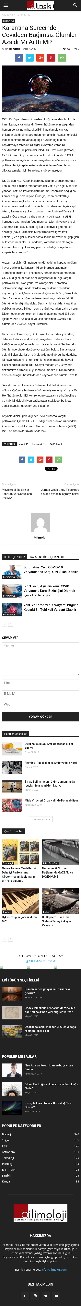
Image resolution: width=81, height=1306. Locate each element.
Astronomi (8, 1152)
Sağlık (5, 1140)
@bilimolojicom (40, 961)
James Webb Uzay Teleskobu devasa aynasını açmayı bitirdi (60, 492)
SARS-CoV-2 (56, 444)
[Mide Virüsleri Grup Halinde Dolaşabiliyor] (12, 805)
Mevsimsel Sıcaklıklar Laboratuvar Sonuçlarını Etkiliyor (17, 494)
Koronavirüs (8, 20)
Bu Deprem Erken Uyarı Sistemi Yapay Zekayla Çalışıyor (56, 921)
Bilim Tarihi (9, 1169)
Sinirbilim (7, 1175)
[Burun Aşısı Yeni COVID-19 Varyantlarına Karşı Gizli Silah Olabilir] (12, 572)
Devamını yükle (39, 819)
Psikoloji (7, 1164)
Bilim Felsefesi (50, 863)
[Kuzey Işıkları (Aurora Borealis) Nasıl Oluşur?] (12, 1108)
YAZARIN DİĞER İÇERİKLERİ (46, 557)
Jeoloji (46, 912)
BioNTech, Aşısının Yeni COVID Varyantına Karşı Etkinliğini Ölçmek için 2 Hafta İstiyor (49, 590)
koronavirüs (38, 444)
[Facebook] (25, 1296)
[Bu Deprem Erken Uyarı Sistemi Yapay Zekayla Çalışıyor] (60, 901)
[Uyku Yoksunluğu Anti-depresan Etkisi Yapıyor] (12, 748)
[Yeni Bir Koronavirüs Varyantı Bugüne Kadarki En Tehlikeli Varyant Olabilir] (12, 609)
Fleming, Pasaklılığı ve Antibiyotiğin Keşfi (51, 762)
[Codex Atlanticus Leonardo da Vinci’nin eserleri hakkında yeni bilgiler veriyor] (12, 1013)
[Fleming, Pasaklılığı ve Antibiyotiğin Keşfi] (12, 767)
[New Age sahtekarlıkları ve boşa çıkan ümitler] (12, 1070)
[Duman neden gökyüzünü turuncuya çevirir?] (12, 994)
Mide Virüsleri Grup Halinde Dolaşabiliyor (51, 800)
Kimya (6, 1181)
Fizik (4, 1146)
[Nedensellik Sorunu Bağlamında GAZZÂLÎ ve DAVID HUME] (60, 852)
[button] (75, 5)
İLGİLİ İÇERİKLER (14, 557)
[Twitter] (46, 1296)
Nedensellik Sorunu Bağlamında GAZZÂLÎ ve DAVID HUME (57, 872)
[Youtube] (56, 1296)
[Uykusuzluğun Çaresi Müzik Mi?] (20, 901)
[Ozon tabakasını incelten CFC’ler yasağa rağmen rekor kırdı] (12, 1032)
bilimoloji (14, 48)
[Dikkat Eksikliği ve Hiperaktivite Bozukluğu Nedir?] (12, 1089)
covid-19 (23, 444)
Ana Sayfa (7, 14)
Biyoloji (7, 912)
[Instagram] (35, 1296)
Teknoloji (8, 863)
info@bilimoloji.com (54, 1269)
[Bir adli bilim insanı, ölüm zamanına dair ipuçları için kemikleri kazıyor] (12, 786)
